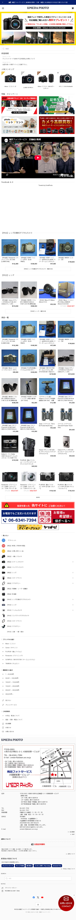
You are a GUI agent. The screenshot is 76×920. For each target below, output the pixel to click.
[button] (2, 28)
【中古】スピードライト (14, 621)
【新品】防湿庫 (11, 594)
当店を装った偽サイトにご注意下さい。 (15, 64)
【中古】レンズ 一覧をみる (38, 311)
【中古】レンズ (11, 605)
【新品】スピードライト (14, 578)
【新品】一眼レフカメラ (14, 556)
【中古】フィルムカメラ (14, 610)
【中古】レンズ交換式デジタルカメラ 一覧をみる (38, 269)
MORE (38, 497)
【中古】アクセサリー (13, 626)
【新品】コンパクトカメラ (14, 567)
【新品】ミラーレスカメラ (14, 562)
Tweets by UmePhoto (45, 185)
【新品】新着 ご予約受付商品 (15, 546)
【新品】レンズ (11, 572)
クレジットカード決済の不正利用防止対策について (18, 59)
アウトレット (11, 540)
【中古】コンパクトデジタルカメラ (17, 615)
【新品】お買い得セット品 (14, 551)
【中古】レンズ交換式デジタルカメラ (18, 599)
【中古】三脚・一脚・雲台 (14, 632)
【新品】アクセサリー (13, 583)
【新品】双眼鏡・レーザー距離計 (17, 589)
